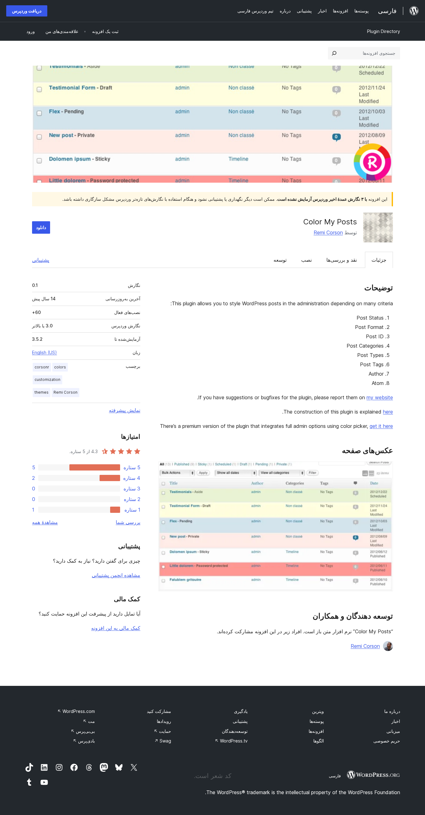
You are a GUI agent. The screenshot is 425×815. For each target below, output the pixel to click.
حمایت (162, 731)
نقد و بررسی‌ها (341, 260)
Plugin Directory (383, 31)
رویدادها (164, 721)
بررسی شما (128, 522)
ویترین (318, 711)
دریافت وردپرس (26, 10)
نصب (306, 260)
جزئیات (378, 260)
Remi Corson (328, 232)
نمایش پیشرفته (124, 410)
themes (42, 392)
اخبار (395, 721)
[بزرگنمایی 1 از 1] (384, 470)
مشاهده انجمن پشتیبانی (116, 575)
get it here (381, 426)
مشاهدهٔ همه (45, 522)
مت (89, 721)
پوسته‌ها (317, 721)
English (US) (44, 352)
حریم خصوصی (386, 740)
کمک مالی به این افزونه (115, 628)
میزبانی (393, 731)
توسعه (280, 260)
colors (60, 367)
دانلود (41, 227)
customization (47, 379)
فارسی (335, 775)
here (388, 412)
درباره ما (392, 711)
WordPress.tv (231, 740)
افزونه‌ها (316, 731)
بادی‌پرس (84, 740)
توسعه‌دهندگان (235, 731)
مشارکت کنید (159, 711)
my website (380, 397)
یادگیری (241, 711)
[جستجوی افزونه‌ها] (334, 53)
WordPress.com (76, 711)
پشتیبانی (40, 260)
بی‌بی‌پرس (83, 731)
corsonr (42, 367)
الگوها (318, 740)
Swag (162, 740)
